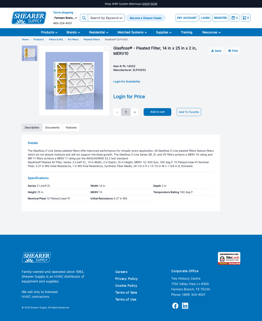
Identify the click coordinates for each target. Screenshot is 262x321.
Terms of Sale (126, 292)
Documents (52, 127)
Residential (97, 32)
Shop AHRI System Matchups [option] (131, 3)
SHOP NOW (149, 3)
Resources (209, 32)
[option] (29, 53)
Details (33, 143)
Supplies (162, 32)
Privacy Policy (126, 279)
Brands (72, 32)
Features (71, 127)
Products (47, 32)
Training (186, 32)
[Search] (84, 18)
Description (32, 127)
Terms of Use (126, 299)
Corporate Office (185, 271)
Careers (121, 272)
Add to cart (157, 111)
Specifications (38, 178)
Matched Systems (130, 32)
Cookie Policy (126, 285)
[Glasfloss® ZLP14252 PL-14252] (106, 49)
